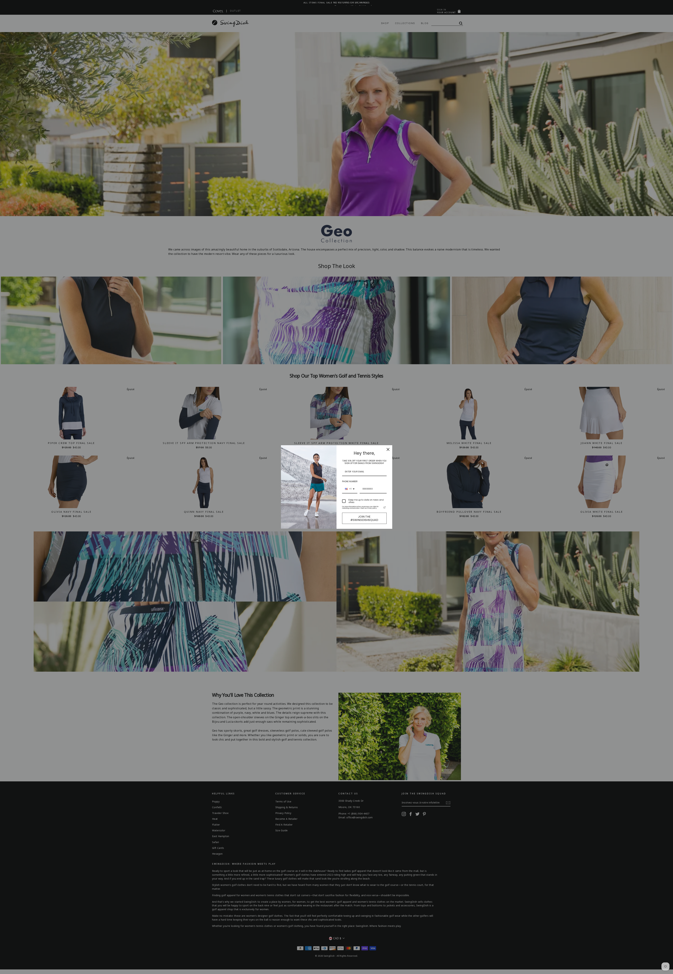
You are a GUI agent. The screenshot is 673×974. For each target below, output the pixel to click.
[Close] (388, 449)
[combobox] (349, 489)
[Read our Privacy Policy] (384, 507)
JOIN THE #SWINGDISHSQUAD (364, 518)
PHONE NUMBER (350, 481)
